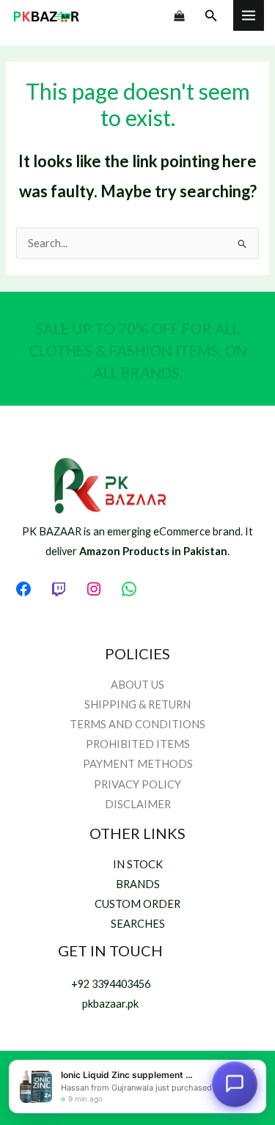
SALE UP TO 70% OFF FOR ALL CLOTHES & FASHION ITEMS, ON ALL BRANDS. (138, 350)
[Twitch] (58, 589)
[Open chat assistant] (234, 1084)
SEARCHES (138, 923)
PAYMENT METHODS (138, 764)
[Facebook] (23, 589)
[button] (211, 16)
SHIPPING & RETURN (137, 704)
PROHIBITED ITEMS (138, 744)
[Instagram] (94, 589)
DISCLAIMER (138, 804)
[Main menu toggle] (248, 15)
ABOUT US (137, 684)
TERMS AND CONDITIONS (137, 724)
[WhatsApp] (129, 589)
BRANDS (138, 884)
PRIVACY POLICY (137, 784)
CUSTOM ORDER (137, 904)
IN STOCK (138, 864)
